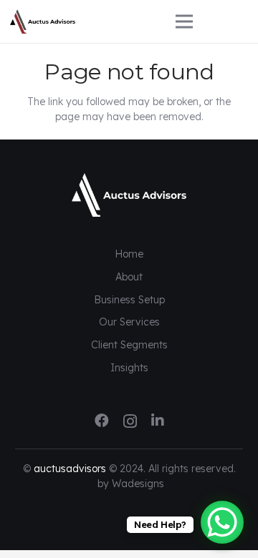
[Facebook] (102, 420)
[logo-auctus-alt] (81, 21)
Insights (129, 367)
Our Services (129, 321)
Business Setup (129, 299)
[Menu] (212, 21)
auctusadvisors (70, 468)
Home (129, 254)
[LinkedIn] (157, 420)
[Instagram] (130, 421)
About (129, 276)
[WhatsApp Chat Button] (222, 522)
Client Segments (129, 344)
